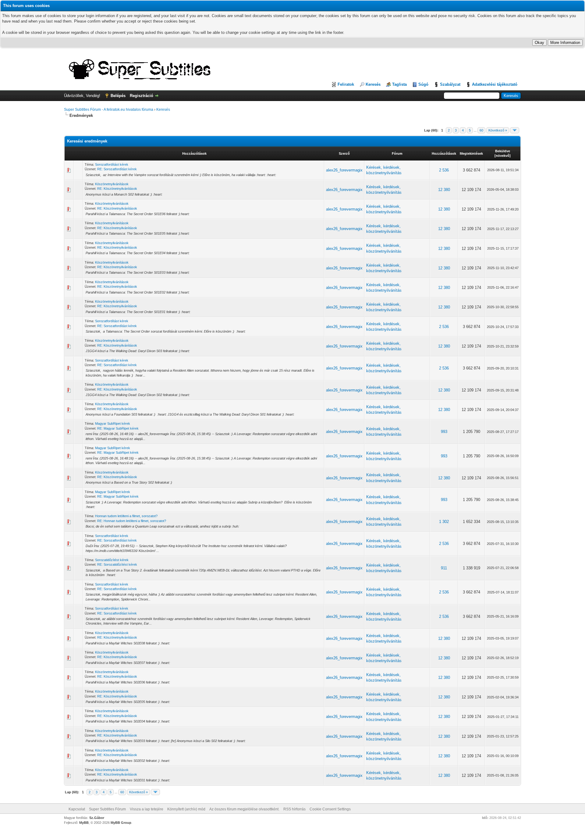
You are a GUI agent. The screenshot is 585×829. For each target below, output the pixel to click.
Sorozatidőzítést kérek (112, 560)
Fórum (397, 153)
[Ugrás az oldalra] (514, 130)
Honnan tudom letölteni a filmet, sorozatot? (126, 516)
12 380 (444, 189)
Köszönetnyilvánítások (112, 184)
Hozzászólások (194, 153)
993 (444, 431)
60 (481, 130)
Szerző (344, 153)
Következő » (497, 130)
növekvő (502, 155)
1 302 (444, 521)
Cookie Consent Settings (330, 809)
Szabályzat (450, 84)
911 (444, 568)
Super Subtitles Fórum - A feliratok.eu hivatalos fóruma (108, 109)
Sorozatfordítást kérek (111, 164)
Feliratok (346, 84)
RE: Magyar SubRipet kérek (118, 428)
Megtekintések (471, 153)
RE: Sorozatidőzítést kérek (117, 564)
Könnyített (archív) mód (186, 809)
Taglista (399, 84)
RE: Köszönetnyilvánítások (117, 188)
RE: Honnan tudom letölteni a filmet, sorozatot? (131, 521)
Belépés (118, 95)
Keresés (373, 84)
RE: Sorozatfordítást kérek (117, 169)
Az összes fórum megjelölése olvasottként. (244, 809)
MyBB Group (121, 822)
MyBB (84, 822)
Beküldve (502, 151)
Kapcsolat (77, 809)
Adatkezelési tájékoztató (494, 84)
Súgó (423, 84)
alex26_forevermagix (344, 170)
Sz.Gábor (96, 818)
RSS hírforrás (294, 809)
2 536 (444, 170)
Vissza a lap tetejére (146, 809)
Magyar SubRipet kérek (112, 423)
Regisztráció (141, 95)
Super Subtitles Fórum (107, 809)
